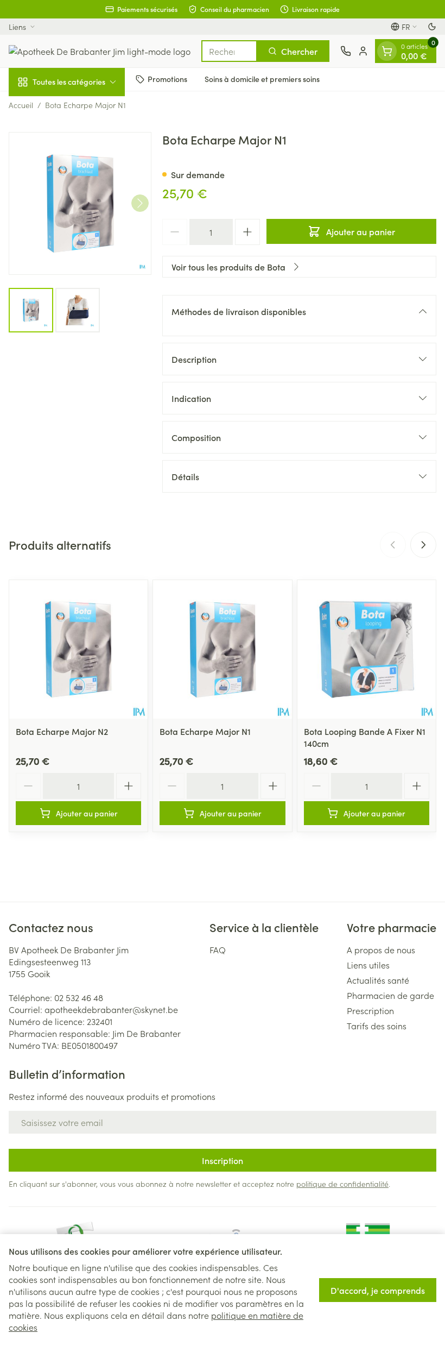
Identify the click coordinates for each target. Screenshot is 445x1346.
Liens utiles (368, 965)
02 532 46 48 (78, 997)
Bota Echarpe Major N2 (62, 731)
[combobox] (229, 51)
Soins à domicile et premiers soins (262, 78)
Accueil (21, 104)
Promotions (167, 78)
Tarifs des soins (376, 1025)
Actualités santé (378, 980)
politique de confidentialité (342, 1183)
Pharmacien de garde (390, 995)
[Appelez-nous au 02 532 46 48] (345, 51)
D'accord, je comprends (377, 1290)
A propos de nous (381, 949)
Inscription (222, 1160)
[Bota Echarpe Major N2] (78, 649)
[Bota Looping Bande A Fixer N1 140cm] (366, 649)
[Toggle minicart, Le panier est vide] (387, 51)
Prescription (370, 1010)
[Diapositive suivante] (423, 545)
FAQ (217, 949)
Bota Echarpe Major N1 (205, 731)
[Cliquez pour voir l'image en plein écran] (80, 203)
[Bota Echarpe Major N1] (222, 649)
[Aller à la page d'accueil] (99, 51)
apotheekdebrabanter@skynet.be (111, 1009)
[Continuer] (140, 203)
